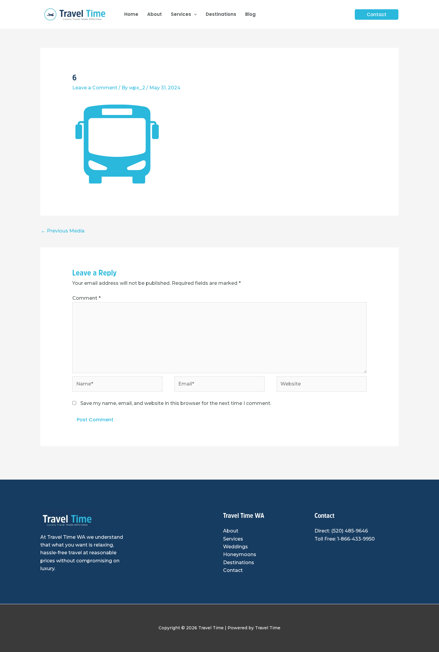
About (230, 531)
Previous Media (63, 231)
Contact (233, 570)
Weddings (235, 547)
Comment (86, 298)
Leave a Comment (94, 88)
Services (233, 539)
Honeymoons (239, 554)
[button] (194, 14)
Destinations (238, 562)
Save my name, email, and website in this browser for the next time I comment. (175, 403)
